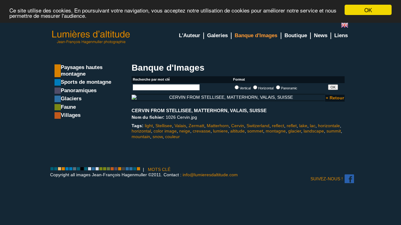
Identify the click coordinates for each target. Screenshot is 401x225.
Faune (68, 107)
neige (184, 130)
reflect (278, 125)
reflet (292, 125)
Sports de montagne (86, 82)
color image (165, 130)
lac (312, 125)
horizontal (141, 130)
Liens (341, 35)
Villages (71, 115)
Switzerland (258, 125)
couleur (172, 136)
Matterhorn (218, 125)
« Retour (335, 97)
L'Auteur (189, 35)
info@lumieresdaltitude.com (210, 174)
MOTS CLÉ (159, 169)
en (347, 26)
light (149, 125)
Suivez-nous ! (326, 178)
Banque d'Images (256, 35)
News (320, 35)
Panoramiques (78, 90)
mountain (141, 136)
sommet (255, 130)
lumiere (220, 130)
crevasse (202, 130)
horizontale (329, 125)
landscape (314, 130)
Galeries (217, 35)
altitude (237, 130)
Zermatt (196, 125)
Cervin (237, 125)
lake (303, 125)
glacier (294, 130)
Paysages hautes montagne (81, 70)
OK (368, 10)
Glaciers (71, 99)
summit (333, 130)
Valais (180, 125)
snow (158, 136)
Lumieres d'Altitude (91, 37)
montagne (276, 130)
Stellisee (163, 125)
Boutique (295, 35)
